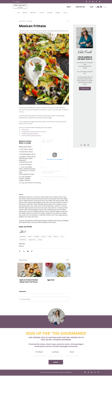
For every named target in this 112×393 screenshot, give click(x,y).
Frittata (40, 239)
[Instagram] (86, 1)
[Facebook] (96, 1)
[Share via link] (32, 251)
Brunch (44, 236)
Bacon (30, 236)
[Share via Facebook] (19, 251)
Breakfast (37, 236)
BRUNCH (33, 12)
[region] (56, 316)
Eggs (50, 236)
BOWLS (25, 12)
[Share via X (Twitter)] (24, 251)
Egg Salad (50, 280)
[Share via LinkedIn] (28, 251)
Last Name (55, 352)
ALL (18, 12)
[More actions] (68, 21)
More (64, 12)
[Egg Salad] (57, 270)
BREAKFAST (22, 243)
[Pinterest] (99, 1)
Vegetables (23, 236)
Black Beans (23, 239)
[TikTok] (90, 1)
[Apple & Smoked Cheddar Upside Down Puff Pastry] (30, 270)
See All (67, 259)
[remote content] (54, 158)
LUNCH (41, 12)
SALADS (57, 12)
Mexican (56, 236)
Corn (62, 236)
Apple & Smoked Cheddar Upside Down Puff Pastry (28, 281)
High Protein (32, 239)
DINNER (49, 12)
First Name (39, 352)
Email (72, 352)
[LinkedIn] (93, 1)
